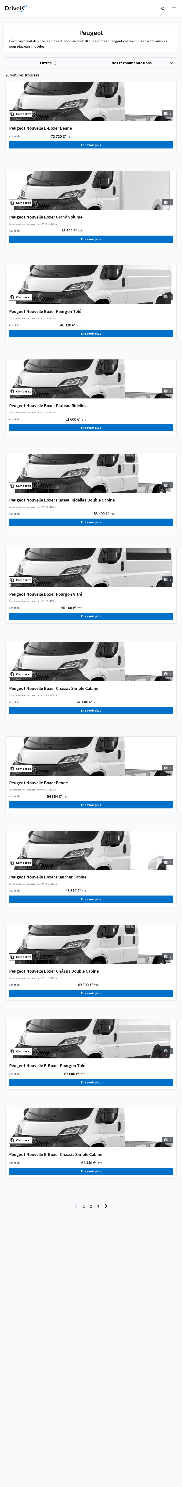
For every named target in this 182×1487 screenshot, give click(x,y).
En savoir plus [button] (91, 145)
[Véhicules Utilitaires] (16, 8)
